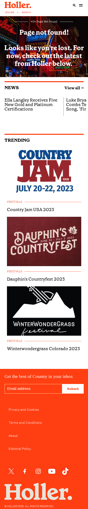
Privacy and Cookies (24, 409)
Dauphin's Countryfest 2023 (36, 279)
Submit (73, 389)
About (13, 435)
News (12, 88)
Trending (17, 140)
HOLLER (9, 12)
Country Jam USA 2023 (30, 209)
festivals (14, 202)
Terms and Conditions (25, 422)
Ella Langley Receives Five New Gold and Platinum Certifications (31, 104)
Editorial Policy (20, 448)
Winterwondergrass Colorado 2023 (43, 348)
